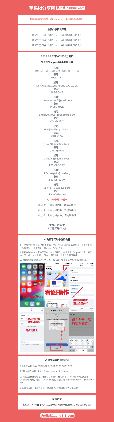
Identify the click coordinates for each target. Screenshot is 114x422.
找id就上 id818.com (70, 8)
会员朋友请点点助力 (75, 19)
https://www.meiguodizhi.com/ (53, 371)
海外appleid (47, 405)
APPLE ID (38, 405)
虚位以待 (79, 405)
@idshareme (56, 19)
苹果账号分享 (57, 405)
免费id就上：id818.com (57, 415)
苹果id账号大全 (69, 405)
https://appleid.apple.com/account (55, 365)
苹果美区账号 (28, 405)
